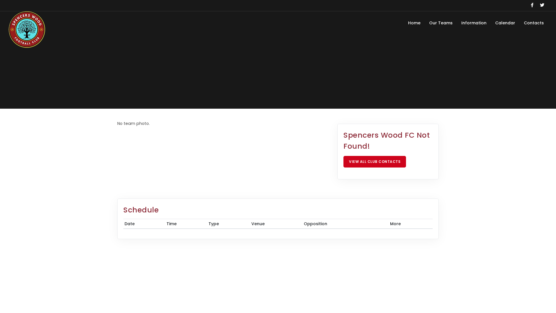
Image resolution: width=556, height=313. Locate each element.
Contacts (534, 23)
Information (474, 23)
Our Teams (441, 23)
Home (414, 23)
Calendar (505, 23)
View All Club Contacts (374, 161)
